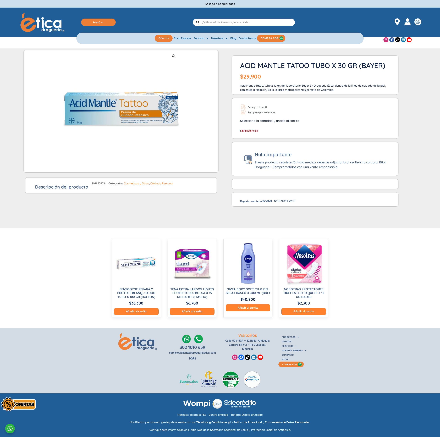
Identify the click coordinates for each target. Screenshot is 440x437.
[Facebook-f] (391, 39)
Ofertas (163, 38)
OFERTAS (287, 341)
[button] (173, 56)
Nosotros (217, 38)
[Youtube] (409, 39)
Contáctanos (247, 38)
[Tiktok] (397, 39)
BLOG (285, 359)
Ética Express (182, 38)
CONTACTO (288, 354)
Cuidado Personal (161, 183)
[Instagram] (385, 39)
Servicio (199, 38)
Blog (233, 38)
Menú (96, 22)
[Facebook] (241, 357)
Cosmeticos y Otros (136, 183)
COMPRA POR (269, 38)
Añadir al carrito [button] (136, 311)
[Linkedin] (403, 39)
